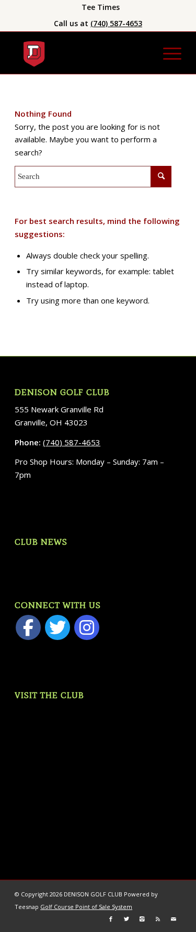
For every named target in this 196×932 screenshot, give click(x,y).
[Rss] (158, 919)
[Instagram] (86, 627)
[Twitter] (57, 627)
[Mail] (173, 919)
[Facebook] (28, 627)
